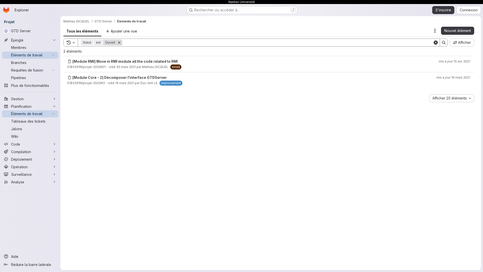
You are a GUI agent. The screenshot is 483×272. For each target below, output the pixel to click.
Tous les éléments (82, 31)
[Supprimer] (119, 43)
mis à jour (454, 61)
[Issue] (69, 61)
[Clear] (436, 43)
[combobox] (451, 98)
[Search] (444, 43)
